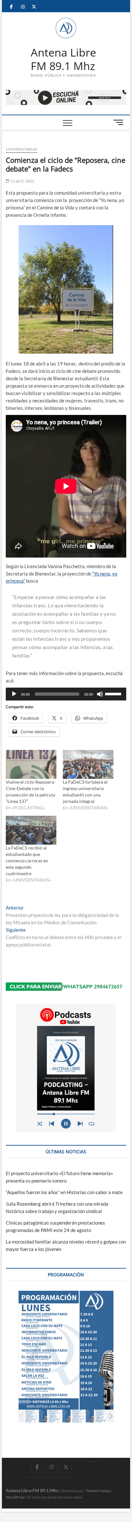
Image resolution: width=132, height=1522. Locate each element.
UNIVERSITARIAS (21, 149)
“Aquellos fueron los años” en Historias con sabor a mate (64, 1192)
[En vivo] (94, 1461)
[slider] (114, 693)
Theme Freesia (98, 1490)
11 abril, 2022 (21, 181)
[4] (106, 1416)
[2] (59, 1416)
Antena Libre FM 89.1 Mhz (63, 59)
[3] (82, 1416)
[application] (66, 694)
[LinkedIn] (80, 1461)
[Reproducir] (14, 694)
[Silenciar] (100, 694)
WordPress (15, 1497)
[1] (35, 1416)
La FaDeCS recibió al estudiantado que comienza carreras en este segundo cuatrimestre (27, 860)
